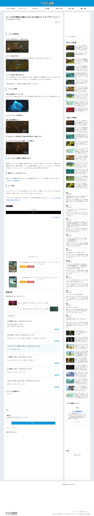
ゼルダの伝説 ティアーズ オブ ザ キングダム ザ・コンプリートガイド (39, 262)
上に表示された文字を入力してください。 (17, 417)
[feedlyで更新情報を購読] (77, 422)
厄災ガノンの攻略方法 (13, 180)
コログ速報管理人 (77, 411)
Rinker (42, 279)
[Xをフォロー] (75, 422)
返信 (57, 329)
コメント (9, 393)
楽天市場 (31, 266)
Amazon (23, 266)
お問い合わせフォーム (84, 511)
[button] (87, 36)
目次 (75, 455)
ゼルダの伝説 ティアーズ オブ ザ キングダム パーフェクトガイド (40, 277)
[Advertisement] (33, 27)
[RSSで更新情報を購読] (79, 422)
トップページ (75, 511)
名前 (7, 410)
